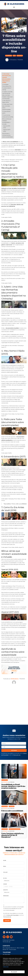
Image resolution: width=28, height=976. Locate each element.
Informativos (19, 55)
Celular (5, 872)
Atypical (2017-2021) (7, 130)
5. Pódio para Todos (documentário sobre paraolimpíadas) (7, 107)
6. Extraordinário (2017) (6, 112)
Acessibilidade (9, 55)
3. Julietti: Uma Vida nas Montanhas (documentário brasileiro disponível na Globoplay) (7, 95)
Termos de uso (6, 941)
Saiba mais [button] (5, 966)
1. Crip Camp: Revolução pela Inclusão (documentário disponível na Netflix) (6, 78)
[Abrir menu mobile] (14, 7)
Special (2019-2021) (6, 126)
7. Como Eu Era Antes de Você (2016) (7, 116)
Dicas (14, 55)
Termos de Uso (16, 755)
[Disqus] (14, 704)
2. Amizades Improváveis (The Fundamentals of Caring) (6, 87)
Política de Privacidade (12, 915)
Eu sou (5, 878)
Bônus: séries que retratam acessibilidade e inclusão (6, 121)
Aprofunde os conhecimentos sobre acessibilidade (7, 135)
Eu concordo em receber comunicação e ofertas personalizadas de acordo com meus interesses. (13, 908)
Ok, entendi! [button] (14, 971)
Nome (4, 860)
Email (4, 866)
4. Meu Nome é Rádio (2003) (6, 101)
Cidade (5, 884)
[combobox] (13, 886)
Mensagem (6, 895)
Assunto (5, 889)
